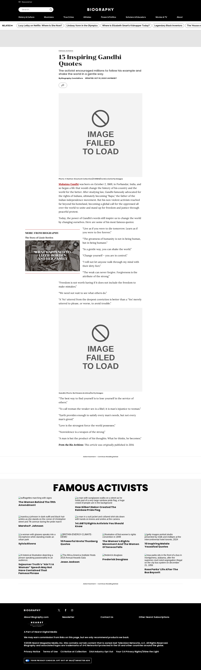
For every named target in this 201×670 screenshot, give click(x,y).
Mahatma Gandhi (69, 184)
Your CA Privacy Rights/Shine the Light (137, 651)
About (180, 17)
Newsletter (27, 2)
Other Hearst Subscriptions (154, 617)
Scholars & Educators (136, 17)
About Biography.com (36, 617)
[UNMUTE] (75, 244)
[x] (59, 610)
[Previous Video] (45, 256)
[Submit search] (50, 9)
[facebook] (65, 610)
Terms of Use (50, 651)
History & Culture (26, 17)
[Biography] (100, 9)
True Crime (68, 17)
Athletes (87, 17)
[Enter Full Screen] (77, 269)
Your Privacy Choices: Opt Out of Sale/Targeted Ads (60, 660)
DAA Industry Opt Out (101, 651)
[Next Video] (60, 256)
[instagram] (72, 610)
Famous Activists (100, 488)
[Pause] (52, 256)
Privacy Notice (32, 651)
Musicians (49, 17)
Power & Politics (108, 17)
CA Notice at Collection (73, 651)
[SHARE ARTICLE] (62, 85)
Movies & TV (161, 17)
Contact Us (106, 617)
